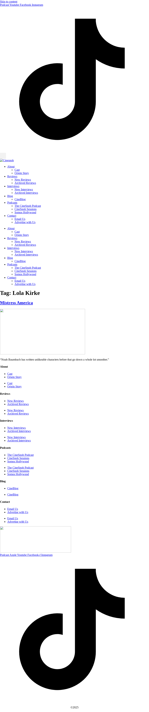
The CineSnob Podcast (28, 205)
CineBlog (20, 199)
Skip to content (8, 1)
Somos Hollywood (25, 212)
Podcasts (12, 202)
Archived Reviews (25, 182)
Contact (11, 215)
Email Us (20, 218)
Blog (10, 196)
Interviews (13, 186)
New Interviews (24, 189)
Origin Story (22, 173)
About (11, 166)
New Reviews (23, 179)
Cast (17, 169)
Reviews (12, 176)
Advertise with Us (25, 222)
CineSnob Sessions (26, 209)
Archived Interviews (26, 192)
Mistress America (16, 302)
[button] (3, 156)
